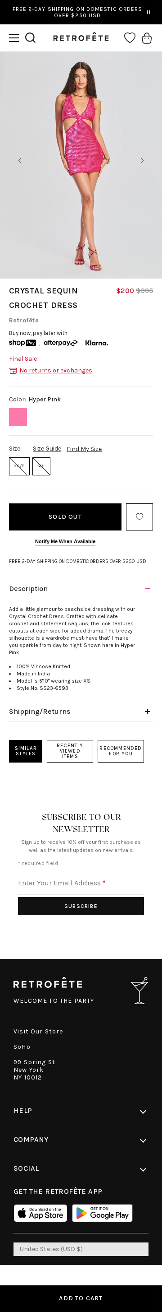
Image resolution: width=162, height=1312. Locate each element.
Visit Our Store (38, 1031)
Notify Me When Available (65, 541)
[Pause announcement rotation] (148, 12)
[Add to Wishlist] (139, 516)
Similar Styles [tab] (26, 751)
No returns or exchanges (55, 370)
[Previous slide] (19, 160)
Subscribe (81, 906)
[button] (14, 38)
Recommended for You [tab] (120, 751)
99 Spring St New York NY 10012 (34, 1069)
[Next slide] (142, 160)
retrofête (24, 320)
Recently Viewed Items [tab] (70, 751)
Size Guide (47, 448)
